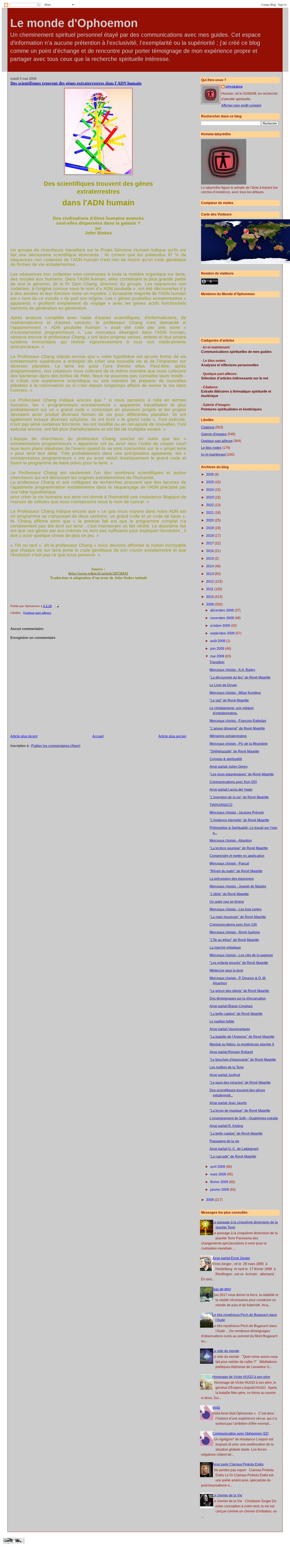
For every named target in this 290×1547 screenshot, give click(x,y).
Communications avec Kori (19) (233, 924)
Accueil (98, 736)
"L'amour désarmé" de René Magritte (237, 728)
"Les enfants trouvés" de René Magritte (239, 963)
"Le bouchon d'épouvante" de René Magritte (243, 1059)
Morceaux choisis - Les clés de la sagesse (241, 955)
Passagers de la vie (224, 1141)
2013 (210, 574)
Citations (207, 427)
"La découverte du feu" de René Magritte (240, 677)
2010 (210, 597)
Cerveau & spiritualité (226, 759)
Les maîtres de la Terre (227, 1067)
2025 (210, 482)
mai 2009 (217, 656)
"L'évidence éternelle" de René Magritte (239, 820)
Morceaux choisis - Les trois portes (236, 909)
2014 (210, 566)
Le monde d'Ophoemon (74, 23)
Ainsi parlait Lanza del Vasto (231, 789)
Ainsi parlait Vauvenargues (230, 1029)
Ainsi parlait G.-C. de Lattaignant (234, 1149)
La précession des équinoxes (232, 879)
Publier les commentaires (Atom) (55, 746)
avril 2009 (218, 1166)
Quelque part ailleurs (37, 612)
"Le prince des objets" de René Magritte (239, 991)
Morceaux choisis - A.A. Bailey (232, 670)
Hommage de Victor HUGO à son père (241, 1377)
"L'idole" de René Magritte (229, 894)
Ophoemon (234, 86)
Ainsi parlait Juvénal (225, 1075)
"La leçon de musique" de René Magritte (240, 1110)
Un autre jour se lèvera (227, 901)
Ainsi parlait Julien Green (229, 766)
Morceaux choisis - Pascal (229, 863)
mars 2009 (218, 1174)
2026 (210, 474)
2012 (210, 581)
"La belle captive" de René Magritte (236, 1014)
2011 (210, 589)
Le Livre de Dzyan (223, 685)
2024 (210, 490)
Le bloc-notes (211, 447)
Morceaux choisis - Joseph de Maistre (238, 886)
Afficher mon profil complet (241, 105)
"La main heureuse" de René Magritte (238, 917)
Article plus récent (23, 736)
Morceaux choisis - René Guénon (235, 932)
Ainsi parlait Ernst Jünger (231, 1258)
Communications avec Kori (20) (233, 782)
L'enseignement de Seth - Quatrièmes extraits (244, 1118)
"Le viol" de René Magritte (229, 700)
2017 (210, 543)
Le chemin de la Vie (227, 1495)
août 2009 (218, 641)
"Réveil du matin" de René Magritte (236, 871)
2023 (210, 497)
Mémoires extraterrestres (228, 736)
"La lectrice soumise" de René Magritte (239, 848)
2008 (210, 1200)
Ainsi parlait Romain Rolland (231, 1052)
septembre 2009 (222, 633)
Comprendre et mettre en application (237, 856)
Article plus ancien (172, 736)
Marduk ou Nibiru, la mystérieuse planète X (242, 1044)
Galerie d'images (214, 434)
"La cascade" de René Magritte (233, 1156)
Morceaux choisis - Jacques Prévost (237, 812)
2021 (210, 512)
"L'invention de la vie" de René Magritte (239, 797)
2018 (210, 535)
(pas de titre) (221, 1289)
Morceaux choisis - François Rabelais (238, 721)
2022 (210, 505)
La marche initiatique (225, 947)
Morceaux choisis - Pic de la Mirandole (239, 743)
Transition (217, 662)
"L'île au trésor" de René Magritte (234, 940)
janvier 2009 (220, 1189)
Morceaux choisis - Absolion (231, 840)
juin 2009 (217, 648)
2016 (210, 551)
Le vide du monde (225, 1351)
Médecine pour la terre (226, 970)
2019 (210, 528)
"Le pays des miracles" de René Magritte (240, 1082)
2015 (210, 558)
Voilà (216, 1407)
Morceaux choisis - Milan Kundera (235, 693)
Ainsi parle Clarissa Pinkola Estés (237, 1464)
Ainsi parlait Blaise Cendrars (231, 1006)
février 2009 (219, 1182)
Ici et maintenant (213, 454)
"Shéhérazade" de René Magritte (234, 751)
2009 (210, 604)
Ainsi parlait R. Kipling (226, 1126)
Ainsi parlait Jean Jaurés (228, 1103)
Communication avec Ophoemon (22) (240, 1433)
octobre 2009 (220, 625)
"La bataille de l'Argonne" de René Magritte (242, 1036)
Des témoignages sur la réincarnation (238, 998)
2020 (210, 520)
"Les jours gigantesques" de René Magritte (242, 774)
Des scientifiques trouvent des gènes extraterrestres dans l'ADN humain (75, 83)
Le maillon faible (222, 1021)
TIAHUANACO (221, 805)
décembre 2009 (222, 610)
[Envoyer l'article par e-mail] (56, 606)
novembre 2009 (222, 618)
